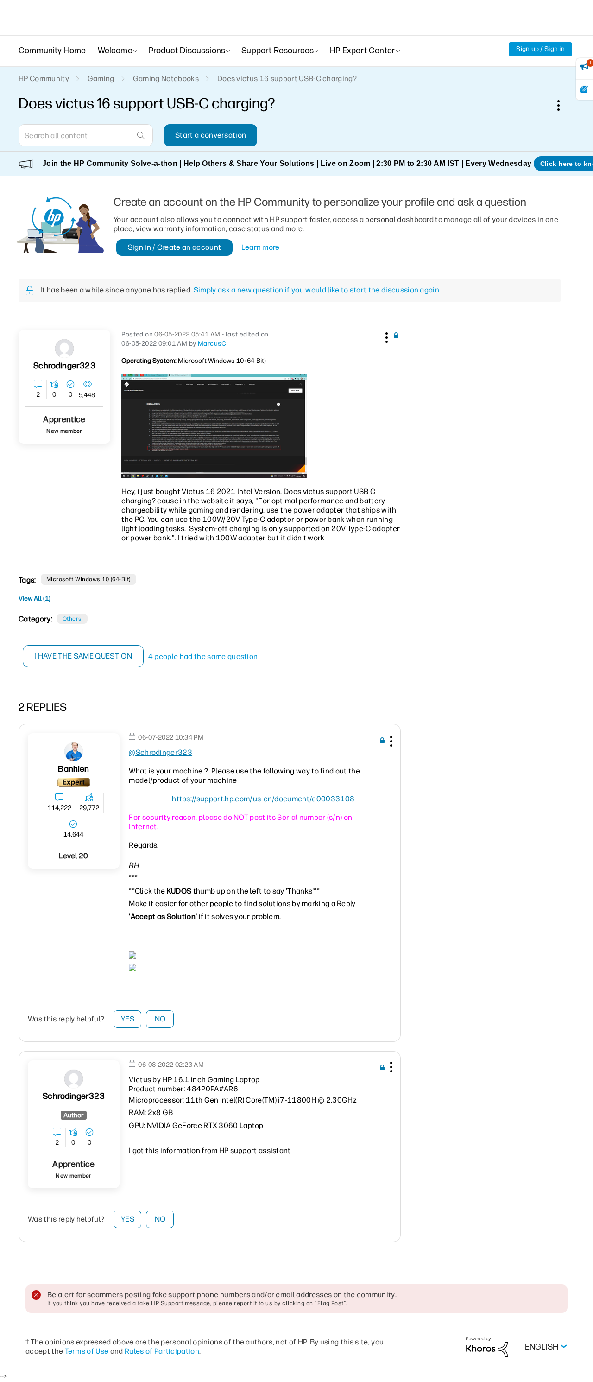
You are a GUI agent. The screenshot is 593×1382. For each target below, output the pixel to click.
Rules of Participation (162, 1351)
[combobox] (86, 135)
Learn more (260, 247)
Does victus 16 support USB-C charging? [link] (287, 78)
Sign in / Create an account (174, 247)
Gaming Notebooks (166, 78)
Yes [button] (127, 1018)
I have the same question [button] (83, 656)
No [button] (160, 1018)
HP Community (44, 78)
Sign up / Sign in (540, 49)
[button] (385, 336)
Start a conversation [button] (210, 135)
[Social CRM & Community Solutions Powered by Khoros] (487, 1346)
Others (72, 618)
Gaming (101, 78)
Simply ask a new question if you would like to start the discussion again (316, 289)
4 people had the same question (203, 656)
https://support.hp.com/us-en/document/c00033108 (263, 798)
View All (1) (34, 598)
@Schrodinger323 (160, 752)
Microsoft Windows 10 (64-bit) (88, 579)
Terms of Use (87, 1351)
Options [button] (563, 105)
